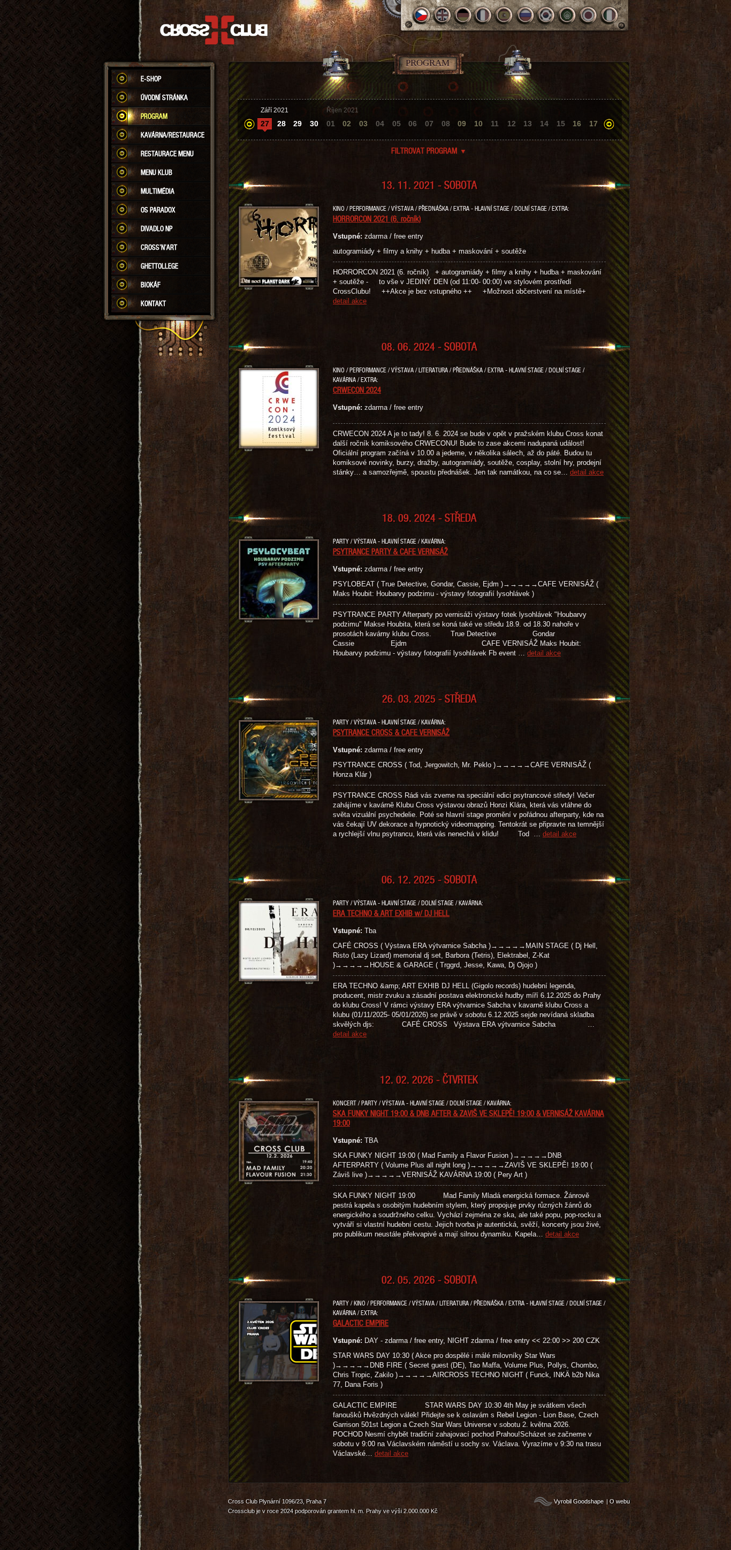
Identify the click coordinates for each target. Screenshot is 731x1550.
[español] (504, 15)
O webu (620, 1501)
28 (281, 123)
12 (511, 123)
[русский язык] (525, 15)
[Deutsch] (463, 15)
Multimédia (157, 191)
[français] (484, 15)
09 (462, 123)
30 (314, 123)
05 (396, 123)
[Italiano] (609, 15)
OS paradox (158, 209)
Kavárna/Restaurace (172, 135)
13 (527, 123)
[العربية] (567, 15)
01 (330, 123)
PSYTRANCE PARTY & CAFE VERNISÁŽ (390, 551)
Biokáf (151, 284)
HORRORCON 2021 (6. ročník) (377, 218)
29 (297, 123)
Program (154, 116)
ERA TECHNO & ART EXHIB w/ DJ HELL (391, 913)
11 (495, 123)
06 (412, 123)
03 (363, 123)
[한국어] (546, 15)
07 (429, 123)
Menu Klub (156, 172)
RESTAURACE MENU (167, 153)
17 (593, 123)
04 (380, 123)
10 (478, 123)
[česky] (421, 15)
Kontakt (153, 303)
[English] (442, 15)
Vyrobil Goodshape (579, 1501)
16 (577, 123)
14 (544, 123)
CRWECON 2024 (357, 389)
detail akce (350, 301)
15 (561, 123)
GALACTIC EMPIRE (361, 1322)
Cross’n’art (159, 247)
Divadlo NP (156, 228)
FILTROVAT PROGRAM (429, 150)
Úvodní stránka (164, 97)
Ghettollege (159, 266)
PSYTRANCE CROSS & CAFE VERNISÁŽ (391, 732)
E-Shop (151, 78)
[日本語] (588, 15)
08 (445, 123)
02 (346, 123)
